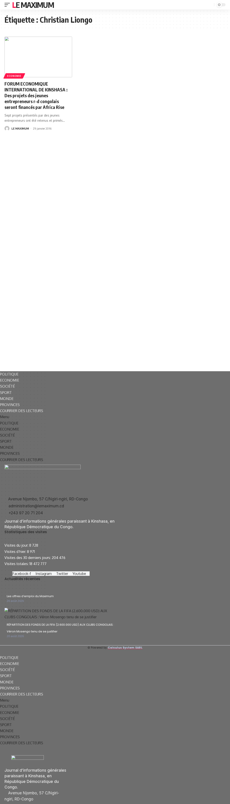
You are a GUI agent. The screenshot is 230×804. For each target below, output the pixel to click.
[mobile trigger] (8, 4)
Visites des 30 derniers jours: (28, 557)
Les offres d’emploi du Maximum (30, 596)
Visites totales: (16, 563)
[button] (115, 417)
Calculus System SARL (125, 647)
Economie (14, 76)
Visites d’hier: (15, 551)
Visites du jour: (16, 545)
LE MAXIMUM (20, 128)
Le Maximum (33, 4)
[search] (210, 4)
